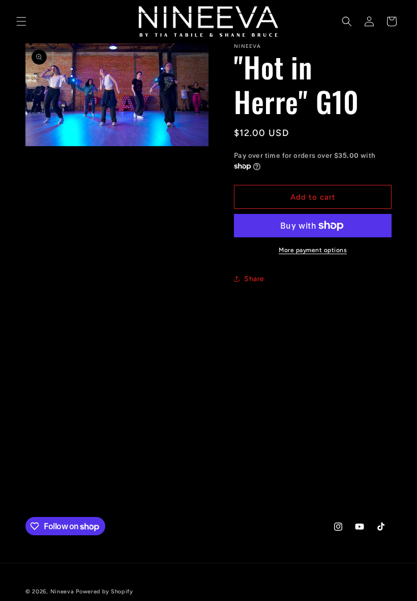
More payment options (313, 250)
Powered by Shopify (104, 591)
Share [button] (254, 279)
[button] (21, 21)
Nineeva (62, 591)
